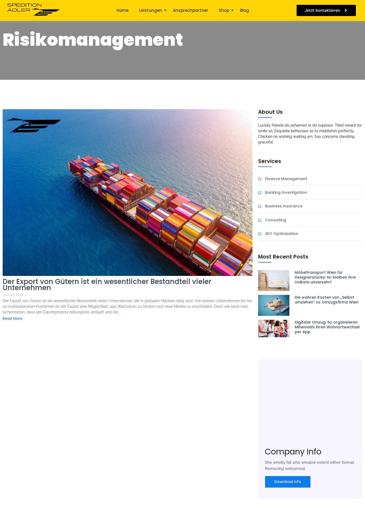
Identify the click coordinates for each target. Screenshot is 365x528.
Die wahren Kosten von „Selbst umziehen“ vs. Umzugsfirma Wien (326, 300)
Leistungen (150, 10)
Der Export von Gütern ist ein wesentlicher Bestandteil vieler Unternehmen (107, 285)
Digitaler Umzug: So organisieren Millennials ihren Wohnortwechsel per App (327, 327)
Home (123, 10)
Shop (224, 10)
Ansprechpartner (190, 10)
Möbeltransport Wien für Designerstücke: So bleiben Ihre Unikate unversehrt (325, 277)
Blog (244, 10)
